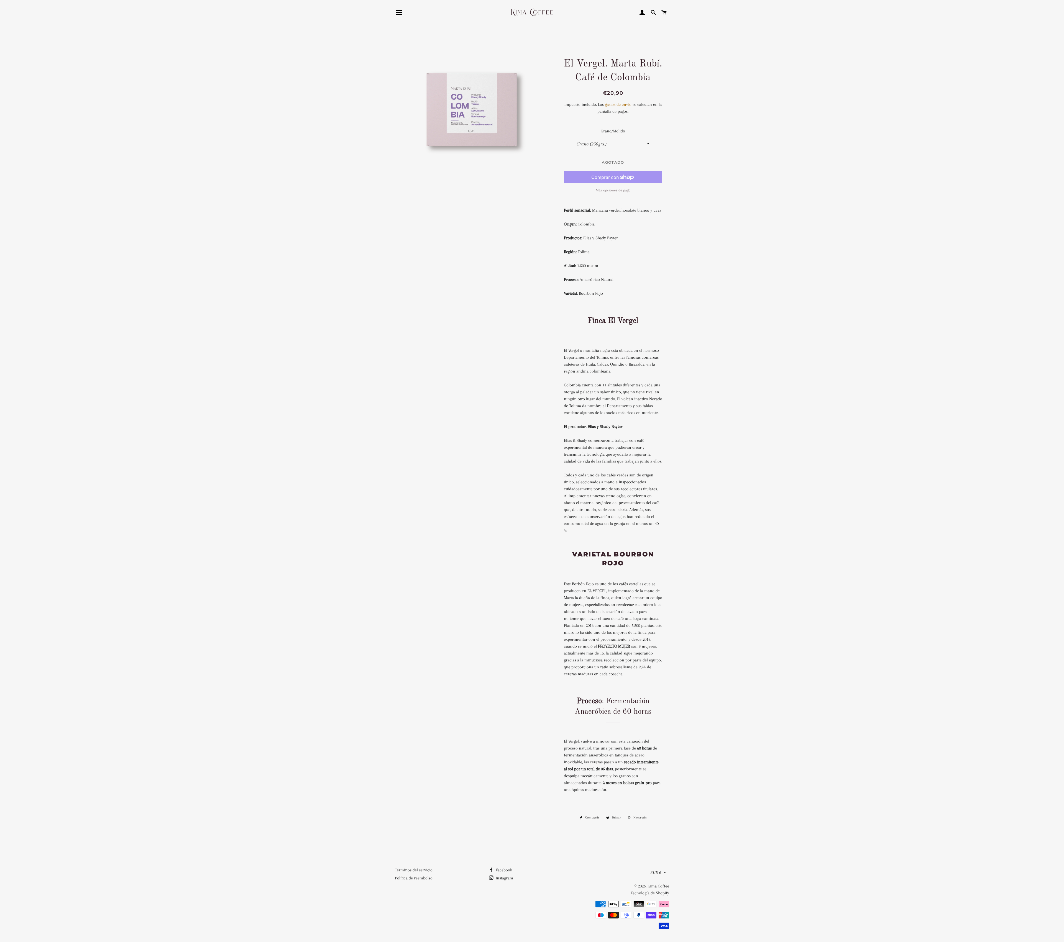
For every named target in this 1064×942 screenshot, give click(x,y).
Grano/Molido (613, 131)
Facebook (503, 869)
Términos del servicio (414, 869)
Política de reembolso (414, 878)
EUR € (655, 872)
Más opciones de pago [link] (613, 190)
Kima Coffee (658, 886)
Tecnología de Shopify (650, 892)
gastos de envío (618, 104)
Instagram (504, 878)
